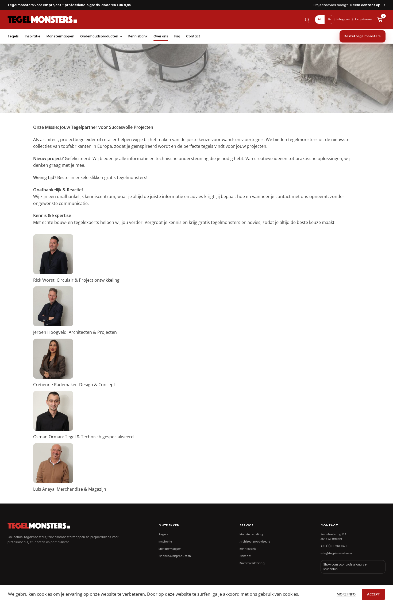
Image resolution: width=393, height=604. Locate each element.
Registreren (363, 19)
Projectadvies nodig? (350, 5)
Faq (177, 36)
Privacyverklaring (252, 563)
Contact (193, 36)
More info (346, 594)
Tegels (13, 36)
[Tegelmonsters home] (42, 19)
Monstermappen (60, 36)
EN (329, 19)
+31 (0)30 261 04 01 (335, 546)
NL (320, 19)
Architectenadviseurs (255, 542)
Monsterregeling (251, 534)
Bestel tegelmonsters (362, 36)
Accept (373, 594)
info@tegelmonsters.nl (337, 553)
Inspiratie (32, 36)
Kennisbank (137, 36)
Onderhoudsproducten (99, 36)
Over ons (160, 36)
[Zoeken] (307, 19)
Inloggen (343, 19)
